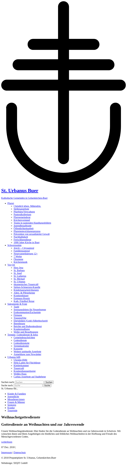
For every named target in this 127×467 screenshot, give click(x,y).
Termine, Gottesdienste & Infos (22, 334)
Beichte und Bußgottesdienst (28, 326)
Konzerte (18, 348)
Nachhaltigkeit (21, 237)
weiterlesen (6, 442)
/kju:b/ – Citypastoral (24, 248)
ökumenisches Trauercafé (26, 284)
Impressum (6, 452)
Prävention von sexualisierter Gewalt (32, 234)
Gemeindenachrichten (24, 337)
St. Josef (18, 273)
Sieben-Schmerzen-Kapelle (27, 287)
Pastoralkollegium (22, 214)
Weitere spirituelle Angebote (27, 351)
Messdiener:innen (16, 399)
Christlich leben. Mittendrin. (27, 206)
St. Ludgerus (20, 276)
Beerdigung (19, 323)
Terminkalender (21, 346)
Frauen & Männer (16, 402)
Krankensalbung (22, 329)
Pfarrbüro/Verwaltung (24, 211)
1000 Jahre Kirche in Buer (26, 242)
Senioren (11, 405)
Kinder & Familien (16, 393)
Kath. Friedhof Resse (24, 301)
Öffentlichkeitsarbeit (23, 228)
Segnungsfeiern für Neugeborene (30, 309)
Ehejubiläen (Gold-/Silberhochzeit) (31, 320)
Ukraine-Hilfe (20, 360)
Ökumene (18, 259)
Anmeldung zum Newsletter (27, 354)
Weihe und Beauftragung (26, 332)
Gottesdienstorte (21, 343)
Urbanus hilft (13, 357)
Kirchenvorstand (22, 220)
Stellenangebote (21, 209)
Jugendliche (13, 396)
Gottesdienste (20, 340)
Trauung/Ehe (20, 318)
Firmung (18, 315)
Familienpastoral (22, 251)
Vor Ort (11, 264)
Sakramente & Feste (17, 304)
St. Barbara (19, 270)
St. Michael (19, 278)
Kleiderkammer (21, 365)
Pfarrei (10, 203)
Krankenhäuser (21, 295)
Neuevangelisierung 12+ (26, 253)
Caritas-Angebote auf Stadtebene (30, 376)
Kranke (11, 407)
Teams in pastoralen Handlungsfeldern (32, 223)
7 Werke (18, 256)
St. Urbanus (19, 281)
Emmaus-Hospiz (22, 298)
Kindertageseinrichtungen (26, 290)
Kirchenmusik (20, 262)
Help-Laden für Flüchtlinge (27, 362)
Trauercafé (19, 368)
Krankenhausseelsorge (25, 371)
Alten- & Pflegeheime (24, 292)
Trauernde (12, 410)
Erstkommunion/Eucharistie (27, 312)
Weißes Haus (20, 374)
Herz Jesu (18, 267)
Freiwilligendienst (22, 239)
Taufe (16, 306)
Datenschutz (20, 452)
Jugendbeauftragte (22, 225)
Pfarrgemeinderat (22, 217)
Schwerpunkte (14, 245)
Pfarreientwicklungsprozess (27, 231)
